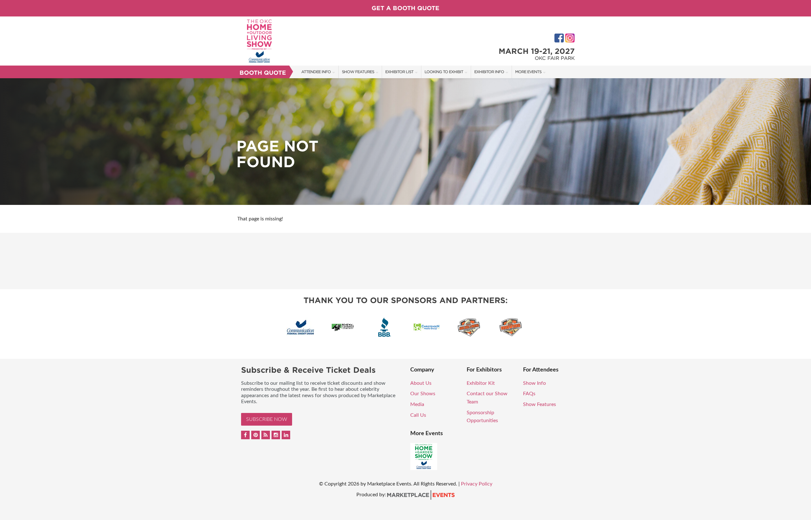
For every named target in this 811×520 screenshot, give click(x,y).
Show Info (534, 383)
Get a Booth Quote (405, 8)
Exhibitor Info (489, 71)
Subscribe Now (266, 419)
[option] (405, 141)
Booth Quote (262, 72)
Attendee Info (316, 71)
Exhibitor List (399, 71)
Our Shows (422, 393)
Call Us (418, 415)
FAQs (529, 393)
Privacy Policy (476, 483)
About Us (420, 383)
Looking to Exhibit (444, 71)
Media (417, 404)
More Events (528, 71)
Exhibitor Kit (481, 383)
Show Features (358, 71)
